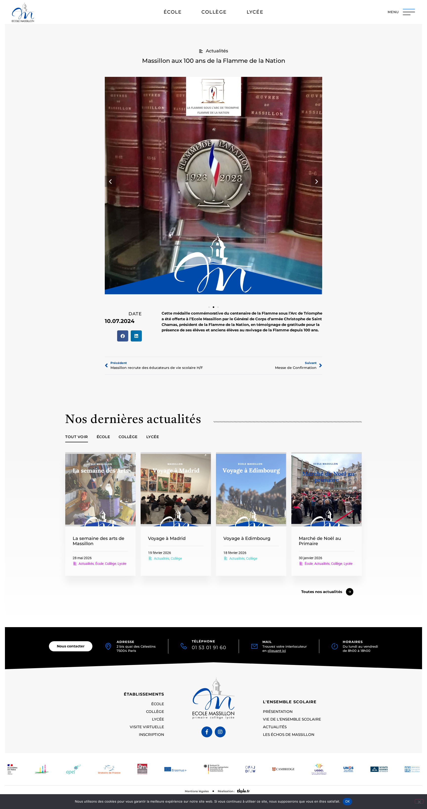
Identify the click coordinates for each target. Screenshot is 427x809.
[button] (110, 181)
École (103, 436)
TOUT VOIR (76, 436)
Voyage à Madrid (167, 538)
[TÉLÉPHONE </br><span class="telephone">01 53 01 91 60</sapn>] (184, 644)
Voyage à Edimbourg (246, 538)
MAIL (267, 642)
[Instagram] (220, 731)
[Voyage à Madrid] (176, 489)
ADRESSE (125, 642)
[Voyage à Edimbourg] (251, 489)
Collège (128, 436)
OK (347, 801)
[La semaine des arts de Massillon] (100, 489)
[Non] (419, 801)
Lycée (152, 436)
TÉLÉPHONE (209, 644)
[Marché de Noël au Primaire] (326, 489)
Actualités (86, 564)
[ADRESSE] (108, 646)
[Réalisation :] (243, 791)
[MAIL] (254, 646)
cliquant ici (277, 651)
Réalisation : (226, 791)
